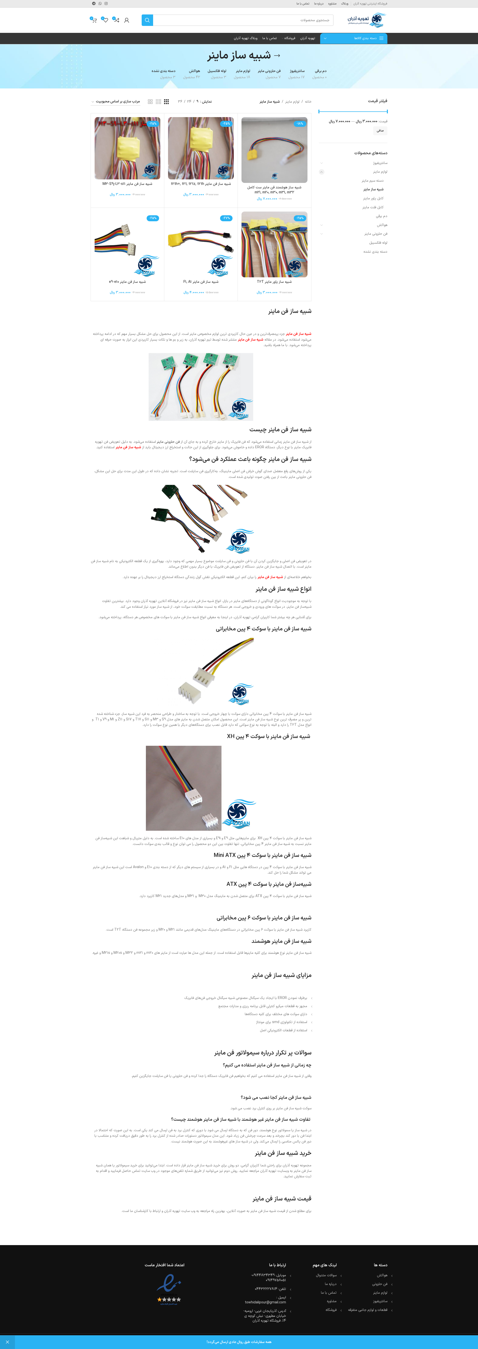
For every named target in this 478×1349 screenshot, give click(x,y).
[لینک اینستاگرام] (106, 3)
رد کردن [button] (7, 1342)
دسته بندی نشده (375, 251)
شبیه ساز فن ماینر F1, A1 (201, 282)
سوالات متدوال (326, 1275)
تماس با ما (329, 1292)
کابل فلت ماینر (373, 207)
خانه (308, 101)
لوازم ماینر (380, 171)
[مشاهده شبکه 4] (158, 102)
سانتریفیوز (380, 1301)
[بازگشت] (277, 56)
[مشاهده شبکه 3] (166, 102)
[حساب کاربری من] (127, 20)
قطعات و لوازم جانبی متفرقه (367, 1310)
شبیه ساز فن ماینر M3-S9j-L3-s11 (127, 184)
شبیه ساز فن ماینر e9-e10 (127, 282)
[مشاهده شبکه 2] (150, 102)
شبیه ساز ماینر (373, 189)
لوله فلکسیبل (378, 242)
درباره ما (331, 1284)
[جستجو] (147, 20)
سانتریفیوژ (380, 163)
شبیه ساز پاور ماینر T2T (274, 282)
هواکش (382, 225)
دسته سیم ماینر (373, 180)
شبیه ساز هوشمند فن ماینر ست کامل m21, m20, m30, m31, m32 (274, 190)
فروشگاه (331, 1310)
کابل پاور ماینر (373, 198)
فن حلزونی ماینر (375, 233)
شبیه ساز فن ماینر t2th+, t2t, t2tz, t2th (201, 184)
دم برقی (381, 216)
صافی (380, 131)
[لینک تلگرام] (94, 3)
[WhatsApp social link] (100, 3)
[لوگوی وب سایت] (366, 20)
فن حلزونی (379, 1284)
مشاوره (332, 1301)
